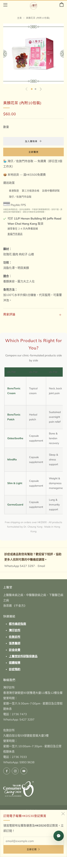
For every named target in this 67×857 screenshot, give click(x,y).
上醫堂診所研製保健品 (23, 656)
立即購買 (34, 151)
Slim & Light (14, 483)
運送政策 (9, 183)
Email (41, 566)
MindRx (12, 459)
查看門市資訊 (15, 233)
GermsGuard (15, 504)
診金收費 (14, 650)
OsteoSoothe (15, 438)
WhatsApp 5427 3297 (19, 566)
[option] (33, 54)
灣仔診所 (14, 630)
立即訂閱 (32, 849)
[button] (32, 89)
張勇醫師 (14, 643)
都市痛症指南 (17, 624)
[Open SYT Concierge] (58, 836)
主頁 (19, 18)
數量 (6, 127)
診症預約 (14, 669)
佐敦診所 (14, 637)
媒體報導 (14, 662)
